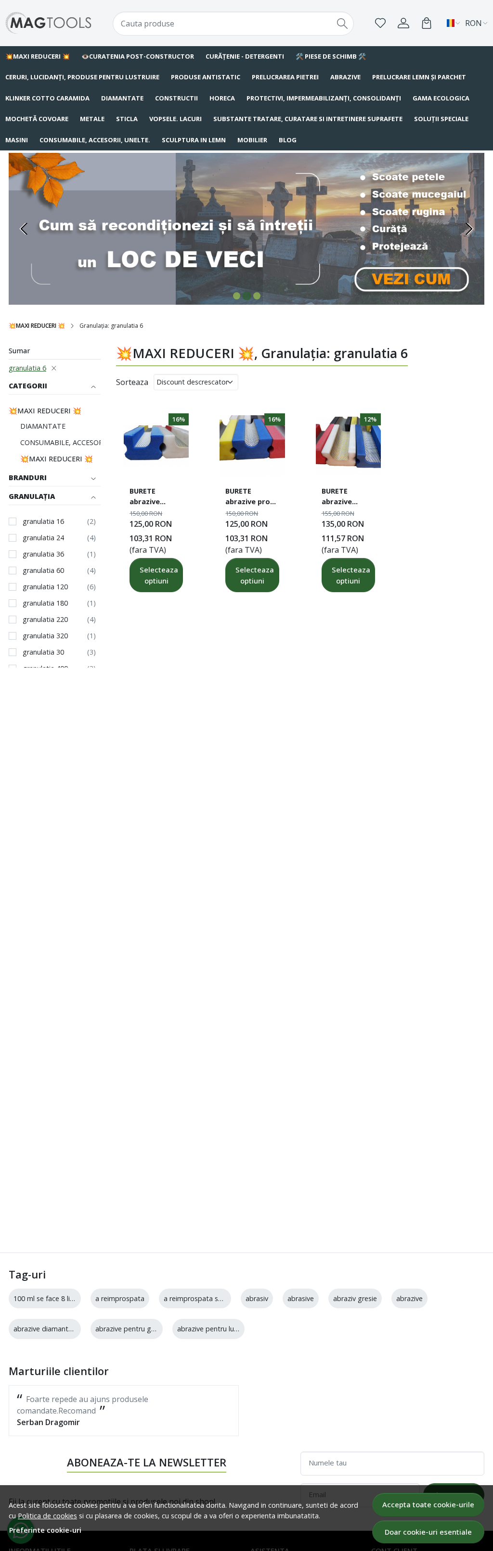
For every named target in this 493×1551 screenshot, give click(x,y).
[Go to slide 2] (246, 295)
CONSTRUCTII (176, 98)
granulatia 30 (43, 652)
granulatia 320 (45, 635)
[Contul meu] (403, 23)
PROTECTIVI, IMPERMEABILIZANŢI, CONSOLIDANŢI (323, 98)
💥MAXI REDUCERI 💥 (37, 326)
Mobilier (252, 140)
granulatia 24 (43, 537)
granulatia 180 (45, 603)
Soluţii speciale (441, 118)
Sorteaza (132, 382)
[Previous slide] (24, 228)
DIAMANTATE (122, 98)
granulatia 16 (43, 521)
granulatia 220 (45, 619)
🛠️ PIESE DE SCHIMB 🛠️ (331, 56)
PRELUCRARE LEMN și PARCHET (419, 77)
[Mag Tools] (48, 23)
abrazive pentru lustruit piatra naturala (238, 1328)
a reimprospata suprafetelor (209, 1298)
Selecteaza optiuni (159, 575)
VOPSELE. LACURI (175, 118)
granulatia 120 (45, 586)
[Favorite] (380, 23)
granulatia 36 (43, 553)
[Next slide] (469, 228)
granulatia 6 (27, 367)
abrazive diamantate (46, 1328)
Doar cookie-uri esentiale (428, 1532)
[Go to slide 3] (256, 296)
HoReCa (222, 98)
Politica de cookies (47, 1515)
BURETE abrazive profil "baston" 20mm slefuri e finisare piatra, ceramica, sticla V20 (251, 497)
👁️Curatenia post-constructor (137, 56)
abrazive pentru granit (130, 1328)
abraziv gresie (355, 1298)
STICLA (127, 118)
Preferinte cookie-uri (45, 1530)
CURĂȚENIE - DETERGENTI (245, 56)
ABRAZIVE (345, 77)
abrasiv (257, 1298)
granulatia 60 (43, 570)
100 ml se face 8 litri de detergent (67, 1298)
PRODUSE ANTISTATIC (205, 77)
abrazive (409, 1298)
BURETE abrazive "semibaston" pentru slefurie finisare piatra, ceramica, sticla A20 (156, 497)
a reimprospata (119, 1298)
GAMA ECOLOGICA (441, 98)
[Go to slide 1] (236, 295)
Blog (288, 140)
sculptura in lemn (194, 140)
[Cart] (426, 23)
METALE (92, 118)
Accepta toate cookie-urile (428, 1504)
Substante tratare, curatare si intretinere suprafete (307, 118)
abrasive (300, 1298)
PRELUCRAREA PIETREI (285, 77)
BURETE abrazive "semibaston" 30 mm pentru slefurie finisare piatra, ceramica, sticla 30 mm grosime (348, 497)
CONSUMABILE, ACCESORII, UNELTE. (94, 140)
